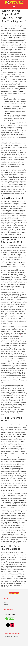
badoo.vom (22, 335)
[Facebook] (8, 625)
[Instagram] (12, 625)
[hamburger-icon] (14, 7)
